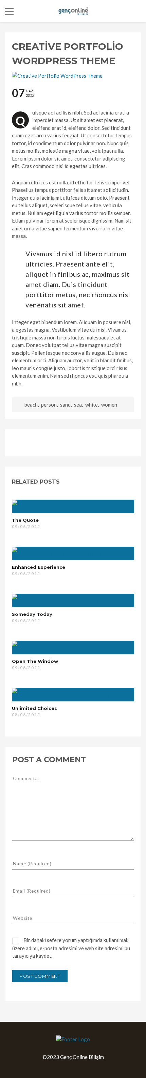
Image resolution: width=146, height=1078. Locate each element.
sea (78, 404)
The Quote (25, 520)
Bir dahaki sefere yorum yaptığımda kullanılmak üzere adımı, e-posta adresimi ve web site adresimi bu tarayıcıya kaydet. (71, 948)
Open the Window (35, 661)
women (109, 404)
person (49, 404)
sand (65, 404)
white (91, 404)
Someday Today (32, 614)
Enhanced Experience (38, 567)
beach (31, 404)
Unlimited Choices (34, 708)
